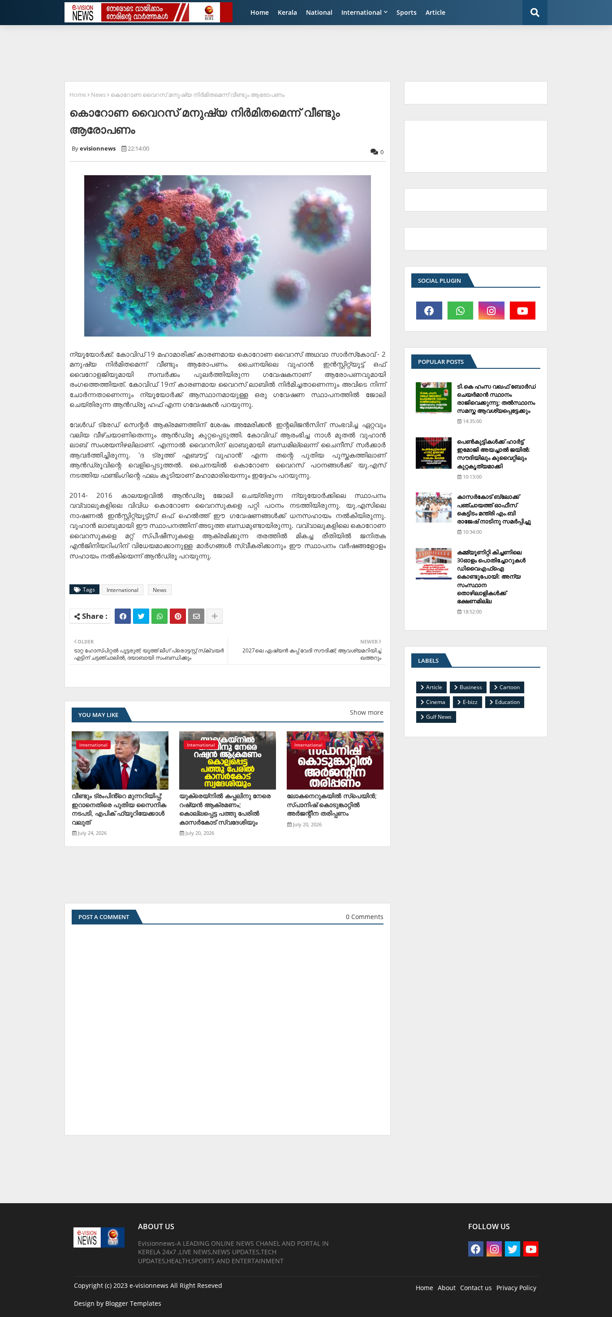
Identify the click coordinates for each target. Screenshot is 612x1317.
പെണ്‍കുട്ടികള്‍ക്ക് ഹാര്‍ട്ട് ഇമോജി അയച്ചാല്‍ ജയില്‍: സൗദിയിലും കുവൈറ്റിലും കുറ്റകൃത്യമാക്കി (493, 453)
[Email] (196, 616)
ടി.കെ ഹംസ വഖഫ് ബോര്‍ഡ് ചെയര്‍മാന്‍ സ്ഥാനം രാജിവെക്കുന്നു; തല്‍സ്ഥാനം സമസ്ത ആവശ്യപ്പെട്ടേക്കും (496, 398)
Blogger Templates (133, 1303)
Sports (407, 12)
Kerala (287, 12)
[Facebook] (123, 616)
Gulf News (439, 717)
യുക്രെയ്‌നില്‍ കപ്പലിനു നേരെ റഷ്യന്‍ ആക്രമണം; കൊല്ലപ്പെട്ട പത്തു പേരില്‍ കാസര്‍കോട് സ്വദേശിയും (225, 808)
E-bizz (470, 702)
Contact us (476, 1287)
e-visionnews (148, 1285)
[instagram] (491, 310)
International (361, 12)
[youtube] (522, 310)
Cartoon (510, 687)
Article (435, 12)
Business (471, 687)
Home (259, 12)
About (447, 1287)
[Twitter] (141, 616)
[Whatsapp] (159, 616)
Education (507, 702)
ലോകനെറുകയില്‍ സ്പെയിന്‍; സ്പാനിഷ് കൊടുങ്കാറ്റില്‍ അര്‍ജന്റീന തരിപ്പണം (332, 804)
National (319, 12)
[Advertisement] (277, 52)
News (98, 95)
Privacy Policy (516, 1287)
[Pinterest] (178, 616)
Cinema (435, 702)
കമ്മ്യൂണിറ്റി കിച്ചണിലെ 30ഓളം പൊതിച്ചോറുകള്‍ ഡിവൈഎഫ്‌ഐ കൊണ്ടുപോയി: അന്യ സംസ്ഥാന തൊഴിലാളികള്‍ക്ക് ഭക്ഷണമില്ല (491, 576)
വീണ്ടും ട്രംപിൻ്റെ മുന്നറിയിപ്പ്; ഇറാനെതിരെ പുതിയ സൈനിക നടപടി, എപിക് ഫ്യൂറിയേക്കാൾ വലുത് (119, 808)
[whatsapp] (460, 310)
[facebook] (429, 310)
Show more (367, 712)
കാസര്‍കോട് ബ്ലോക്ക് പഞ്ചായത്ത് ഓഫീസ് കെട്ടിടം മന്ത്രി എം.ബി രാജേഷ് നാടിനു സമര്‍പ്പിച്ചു (494, 508)
